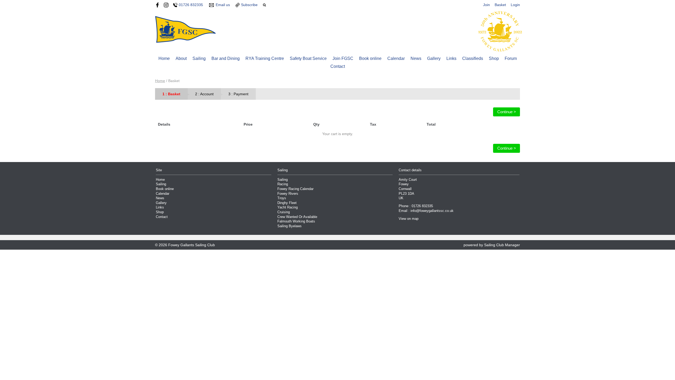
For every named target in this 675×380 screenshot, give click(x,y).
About (181, 58)
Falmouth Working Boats (296, 221)
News (416, 58)
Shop (494, 58)
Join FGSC (342, 58)
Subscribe (249, 5)
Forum (511, 58)
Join (486, 5)
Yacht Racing (287, 207)
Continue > (506, 112)
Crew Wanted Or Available (297, 217)
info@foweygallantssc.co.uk (432, 211)
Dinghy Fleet (287, 203)
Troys (281, 198)
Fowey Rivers (287, 194)
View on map (408, 219)
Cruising (283, 212)
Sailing (199, 58)
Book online (370, 58)
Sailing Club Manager (502, 245)
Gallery (434, 58)
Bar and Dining (225, 58)
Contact (337, 66)
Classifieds (472, 58)
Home (164, 58)
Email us (223, 5)
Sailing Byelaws (289, 226)
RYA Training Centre (264, 58)
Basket (500, 5)
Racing (282, 184)
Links (451, 58)
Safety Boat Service (308, 58)
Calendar (396, 58)
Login (515, 5)
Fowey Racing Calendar (295, 189)
